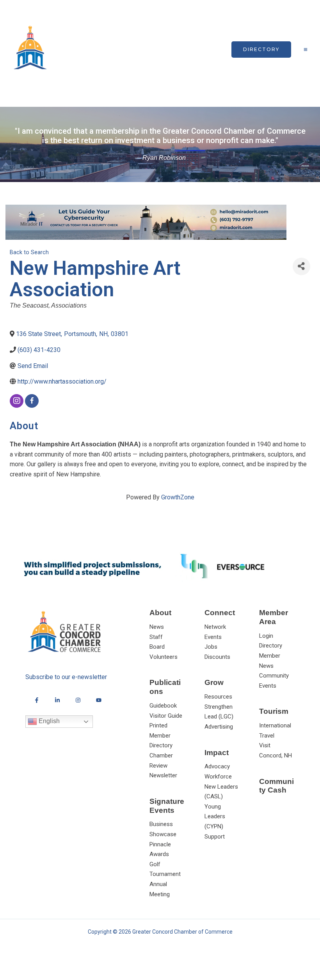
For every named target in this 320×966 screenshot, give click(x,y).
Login (266, 635)
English (48, 721)
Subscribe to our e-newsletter (66, 677)
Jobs (210, 646)
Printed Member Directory (160, 735)
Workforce (218, 776)
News (156, 626)
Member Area (273, 617)
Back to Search (29, 252)
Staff (156, 636)
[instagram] (16, 401)
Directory (270, 645)
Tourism (273, 711)
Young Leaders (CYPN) (214, 816)
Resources (218, 696)
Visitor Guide (165, 715)
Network (215, 626)
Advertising (218, 726)
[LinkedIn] (57, 700)
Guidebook (163, 705)
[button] (261, 49)
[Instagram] (78, 700)
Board (157, 646)
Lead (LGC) (218, 716)
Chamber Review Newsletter (163, 765)
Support (214, 836)
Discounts (217, 656)
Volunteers (163, 656)
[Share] (301, 266)
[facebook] (32, 401)
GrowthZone (177, 497)
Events (213, 636)
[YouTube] (98, 700)
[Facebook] (36, 700)
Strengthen (218, 706)
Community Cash (276, 785)
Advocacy (217, 766)
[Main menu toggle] (305, 49)
